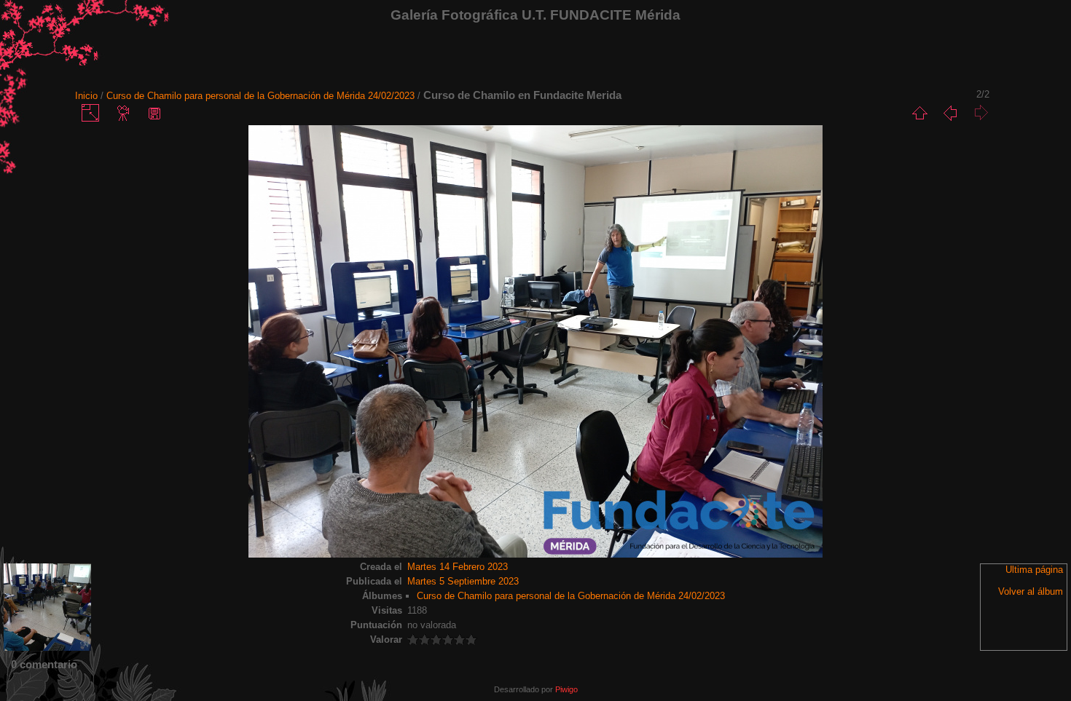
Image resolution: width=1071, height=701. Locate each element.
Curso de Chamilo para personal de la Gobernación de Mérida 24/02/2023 (260, 95)
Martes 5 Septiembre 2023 (463, 581)
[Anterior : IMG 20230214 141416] (950, 112)
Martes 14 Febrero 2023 (457, 566)
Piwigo (566, 689)
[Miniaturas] (919, 112)
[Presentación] (124, 112)
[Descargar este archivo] (154, 112)
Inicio (86, 95)
